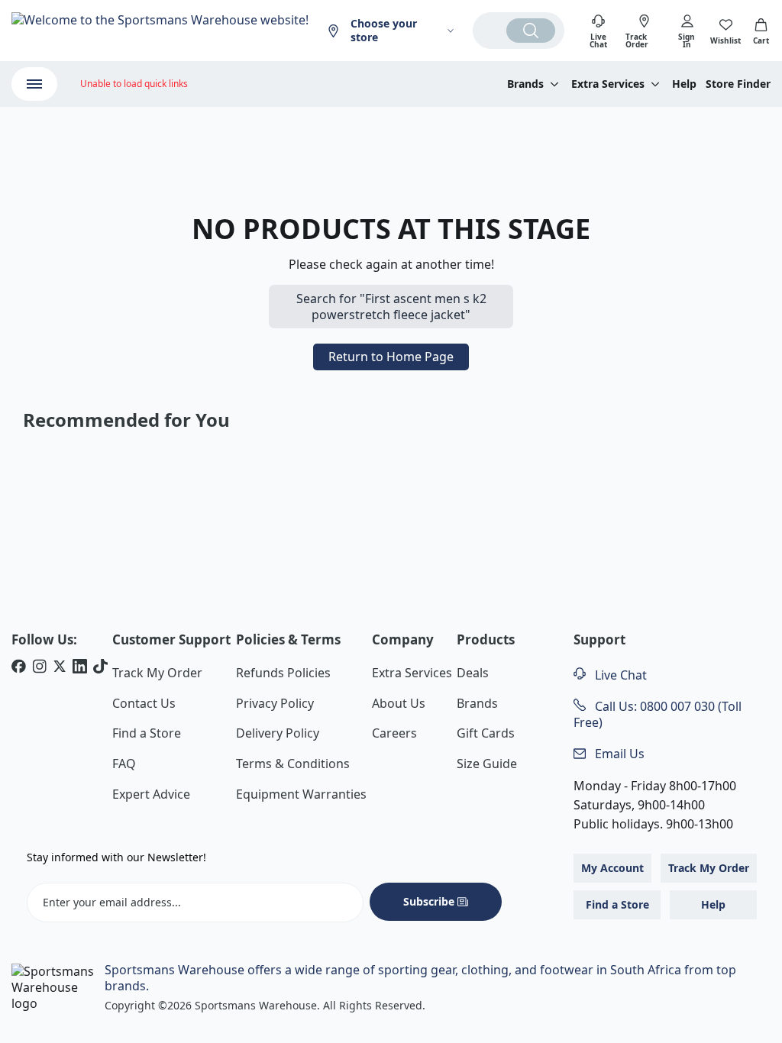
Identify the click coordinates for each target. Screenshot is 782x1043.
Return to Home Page (391, 356)
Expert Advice (151, 794)
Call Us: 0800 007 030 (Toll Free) (658, 714)
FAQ (124, 763)
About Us (398, 703)
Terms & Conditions (293, 763)
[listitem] (18, 668)
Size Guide (487, 763)
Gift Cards (486, 733)
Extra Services (412, 672)
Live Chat (619, 675)
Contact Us (144, 703)
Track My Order (157, 672)
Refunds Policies (283, 672)
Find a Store (146, 733)
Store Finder (738, 84)
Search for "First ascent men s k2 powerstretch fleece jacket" (391, 306)
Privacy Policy (275, 703)
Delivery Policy (277, 733)
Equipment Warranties (301, 794)
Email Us (618, 753)
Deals (473, 672)
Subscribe (428, 901)
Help (684, 84)
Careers (394, 733)
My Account (612, 868)
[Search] (530, 30)
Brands (477, 703)
